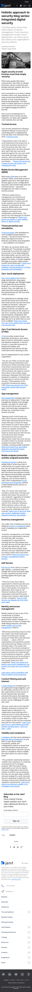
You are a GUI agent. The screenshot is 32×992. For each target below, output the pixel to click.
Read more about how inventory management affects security (15, 557)
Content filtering (7, 686)
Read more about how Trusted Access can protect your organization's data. (15, 163)
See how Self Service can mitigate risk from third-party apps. (14, 600)
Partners (4, 947)
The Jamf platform (7, 912)
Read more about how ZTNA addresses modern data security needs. (14, 387)
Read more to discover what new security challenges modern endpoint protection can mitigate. (15, 513)
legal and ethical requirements (12, 739)
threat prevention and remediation (14, 482)
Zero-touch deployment (10, 278)
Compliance (5, 737)
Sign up (16, 821)
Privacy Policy (5, 829)
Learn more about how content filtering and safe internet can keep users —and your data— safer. (16, 725)
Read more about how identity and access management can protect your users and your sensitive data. (15, 665)
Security (12, 835)
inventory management (17, 526)
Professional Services (8, 932)
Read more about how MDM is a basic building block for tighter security (14, 219)
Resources (4, 942)
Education (4, 902)
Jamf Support (5, 927)
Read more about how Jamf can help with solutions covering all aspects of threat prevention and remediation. (15, 266)
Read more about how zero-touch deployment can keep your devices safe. (15, 323)
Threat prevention (8, 233)
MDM (12, 177)
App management (8, 398)
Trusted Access (12, 137)
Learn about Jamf (16, 879)
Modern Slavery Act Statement (16, 982)
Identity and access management (11, 627)
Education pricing (7, 922)
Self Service (5, 567)
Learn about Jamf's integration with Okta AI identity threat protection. (14, 674)
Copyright (6, 980)
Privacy (12, 980)
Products (4, 952)
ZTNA (3, 336)
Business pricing (6, 917)
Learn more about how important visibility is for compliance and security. (15, 784)
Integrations (5, 957)
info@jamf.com (9, 891)
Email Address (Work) (11, 810)
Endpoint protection (8, 462)
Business (4, 897)
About (3, 962)
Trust (26, 980)
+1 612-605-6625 (10, 885)
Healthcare (5, 907)
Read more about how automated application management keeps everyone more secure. (14, 449)
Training (4, 937)
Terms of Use (19, 980)
